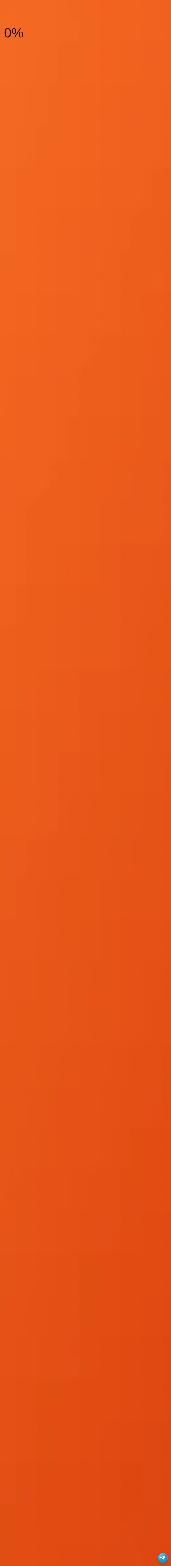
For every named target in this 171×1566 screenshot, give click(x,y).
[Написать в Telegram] (163, 1558)
